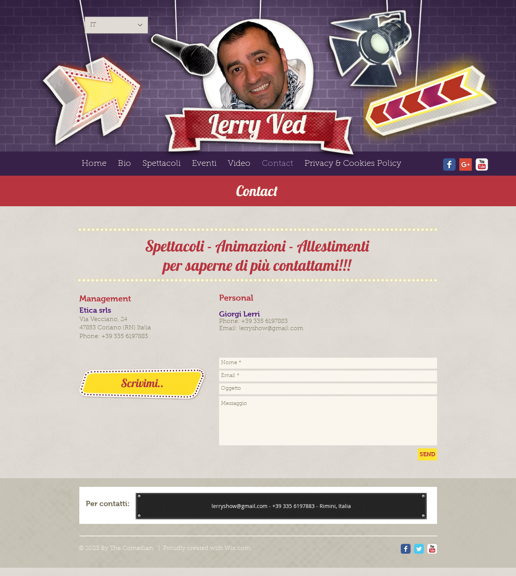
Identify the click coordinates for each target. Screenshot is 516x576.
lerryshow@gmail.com (271, 329)
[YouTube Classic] (482, 164)
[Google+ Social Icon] (465, 164)
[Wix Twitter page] (419, 549)
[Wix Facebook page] (449, 164)
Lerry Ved (257, 123)
